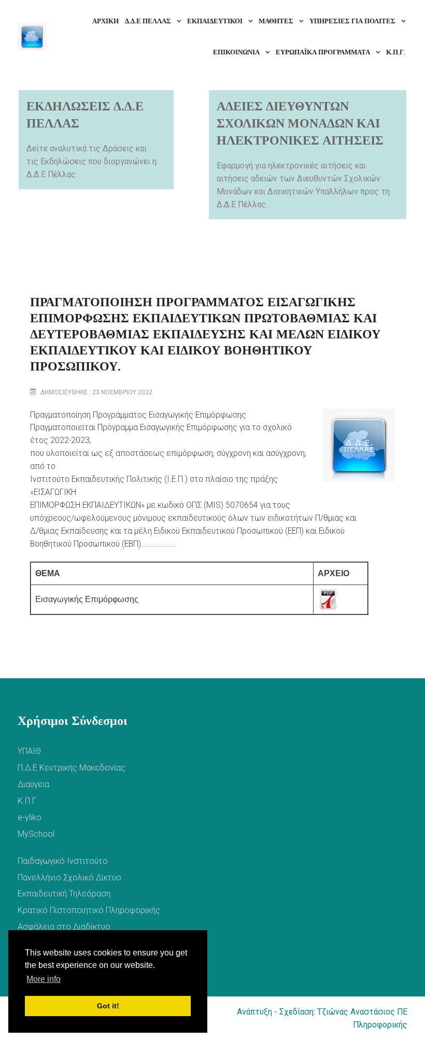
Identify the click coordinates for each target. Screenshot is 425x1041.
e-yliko (29, 817)
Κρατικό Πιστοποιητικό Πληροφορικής (89, 910)
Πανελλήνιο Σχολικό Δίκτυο (69, 877)
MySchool (36, 834)
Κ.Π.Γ (27, 801)
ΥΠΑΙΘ (29, 751)
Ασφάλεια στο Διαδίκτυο (64, 927)
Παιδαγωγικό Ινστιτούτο (63, 861)
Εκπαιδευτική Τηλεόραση (64, 894)
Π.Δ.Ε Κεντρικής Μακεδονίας (71, 768)
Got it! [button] (108, 1006)
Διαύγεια (33, 784)
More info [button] (43, 979)
